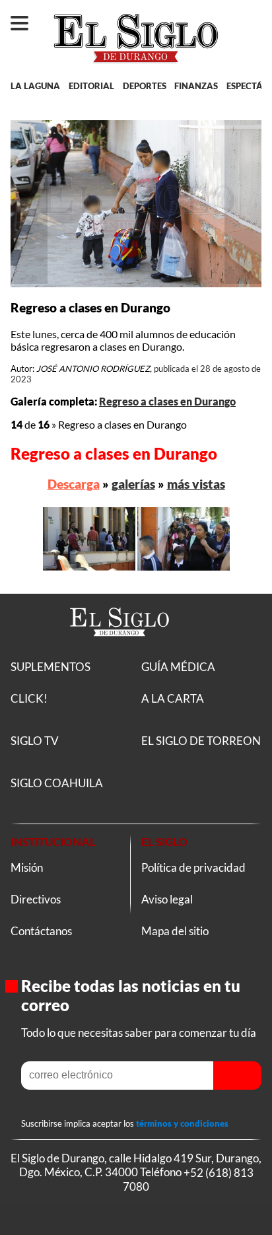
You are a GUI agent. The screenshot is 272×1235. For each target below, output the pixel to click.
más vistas (196, 483)
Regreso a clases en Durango (167, 401)
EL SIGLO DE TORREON (201, 741)
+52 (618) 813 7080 (188, 1179)
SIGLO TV (35, 741)
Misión (27, 867)
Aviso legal (167, 899)
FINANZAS (196, 86)
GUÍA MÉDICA (178, 667)
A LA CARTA (172, 698)
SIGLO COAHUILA (57, 783)
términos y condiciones (182, 1123)
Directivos (36, 899)
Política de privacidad (193, 867)
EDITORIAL (91, 86)
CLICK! (29, 698)
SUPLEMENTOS (50, 667)
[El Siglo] (119, 652)
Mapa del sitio (175, 931)
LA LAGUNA (35, 86)
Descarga (74, 483)
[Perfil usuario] (251, 17)
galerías (133, 483)
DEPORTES (144, 86)
